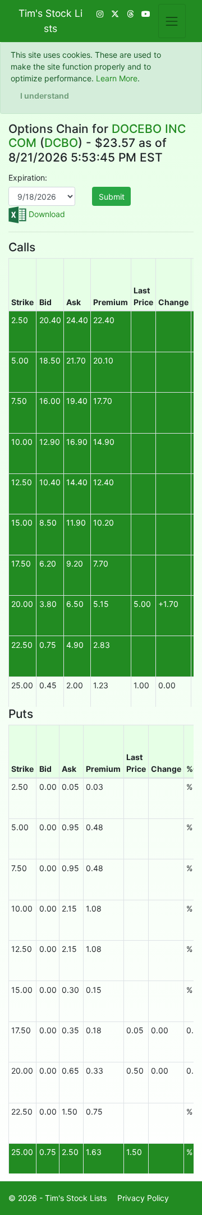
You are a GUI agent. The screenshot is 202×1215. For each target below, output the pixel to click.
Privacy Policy (143, 1198)
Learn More (116, 78)
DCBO (61, 143)
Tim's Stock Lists (50, 20)
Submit (112, 196)
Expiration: (27, 177)
